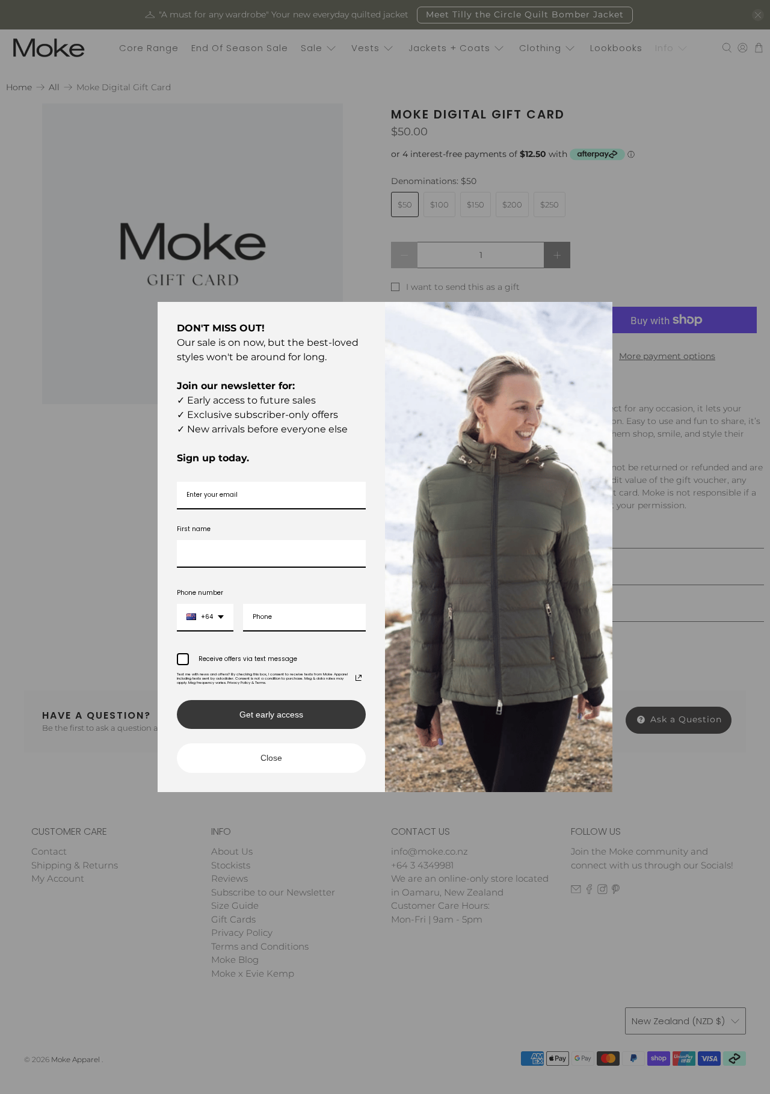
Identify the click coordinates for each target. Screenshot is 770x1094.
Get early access (271, 714)
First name (194, 528)
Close (271, 758)
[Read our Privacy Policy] (358, 678)
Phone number (200, 592)
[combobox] (205, 618)
